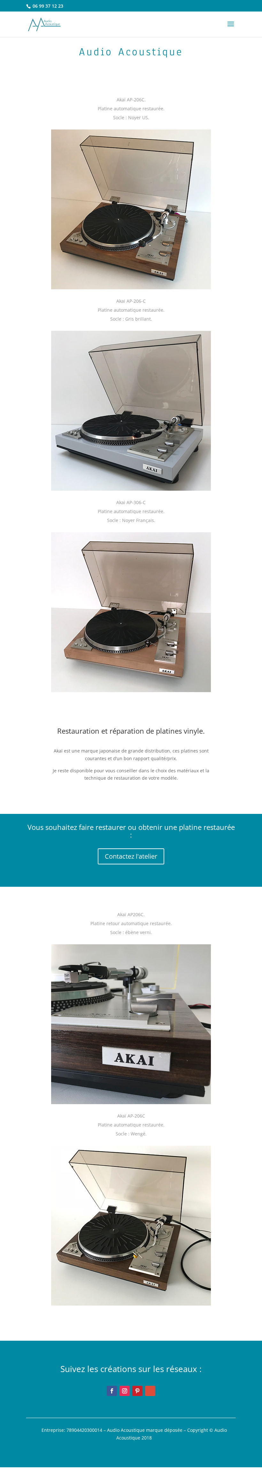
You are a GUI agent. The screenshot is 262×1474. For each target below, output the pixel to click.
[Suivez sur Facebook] (112, 1391)
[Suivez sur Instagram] (124, 1391)
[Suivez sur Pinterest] (137, 1391)
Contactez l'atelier (131, 856)
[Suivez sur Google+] (150, 1391)
